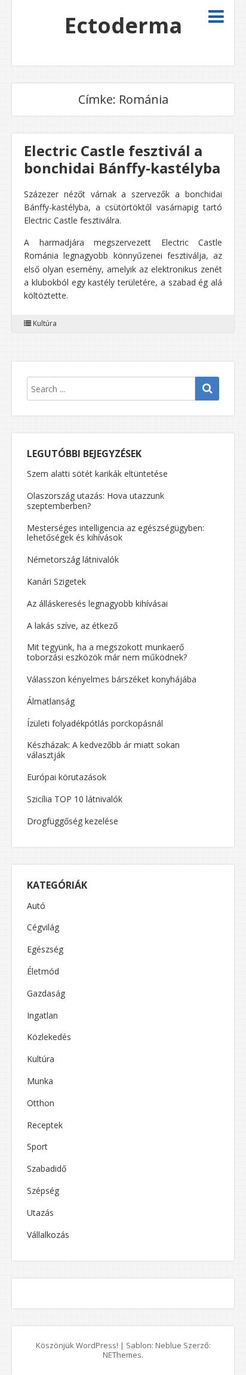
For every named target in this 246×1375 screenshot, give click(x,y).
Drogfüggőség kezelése (72, 821)
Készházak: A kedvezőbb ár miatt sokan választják (103, 750)
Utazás (40, 1213)
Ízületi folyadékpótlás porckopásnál (95, 723)
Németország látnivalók (73, 559)
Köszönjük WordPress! (77, 1345)
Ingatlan (42, 1016)
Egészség (45, 950)
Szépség (43, 1191)
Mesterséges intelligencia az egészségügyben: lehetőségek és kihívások (115, 533)
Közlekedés (49, 1037)
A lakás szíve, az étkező (72, 625)
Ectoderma (123, 25)
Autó (36, 906)
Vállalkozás (48, 1235)
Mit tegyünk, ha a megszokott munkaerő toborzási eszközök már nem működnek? (107, 652)
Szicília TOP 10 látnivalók (74, 799)
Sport (37, 1147)
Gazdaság (46, 994)
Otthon (40, 1103)
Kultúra (45, 323)
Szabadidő (46, 1169)
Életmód (43, 972)
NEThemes (122, 1354)
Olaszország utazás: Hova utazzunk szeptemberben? (95, 500)
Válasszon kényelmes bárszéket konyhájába (111, 679)
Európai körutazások (66, 777)
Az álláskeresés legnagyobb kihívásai (97, 603)
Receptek (45, 1126)
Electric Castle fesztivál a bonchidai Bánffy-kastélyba (122, 159)
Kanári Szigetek (56, 581)
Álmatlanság (51, 701)
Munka (40, 1081)
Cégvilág (43, 928)
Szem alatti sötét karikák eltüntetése (97, 473)
